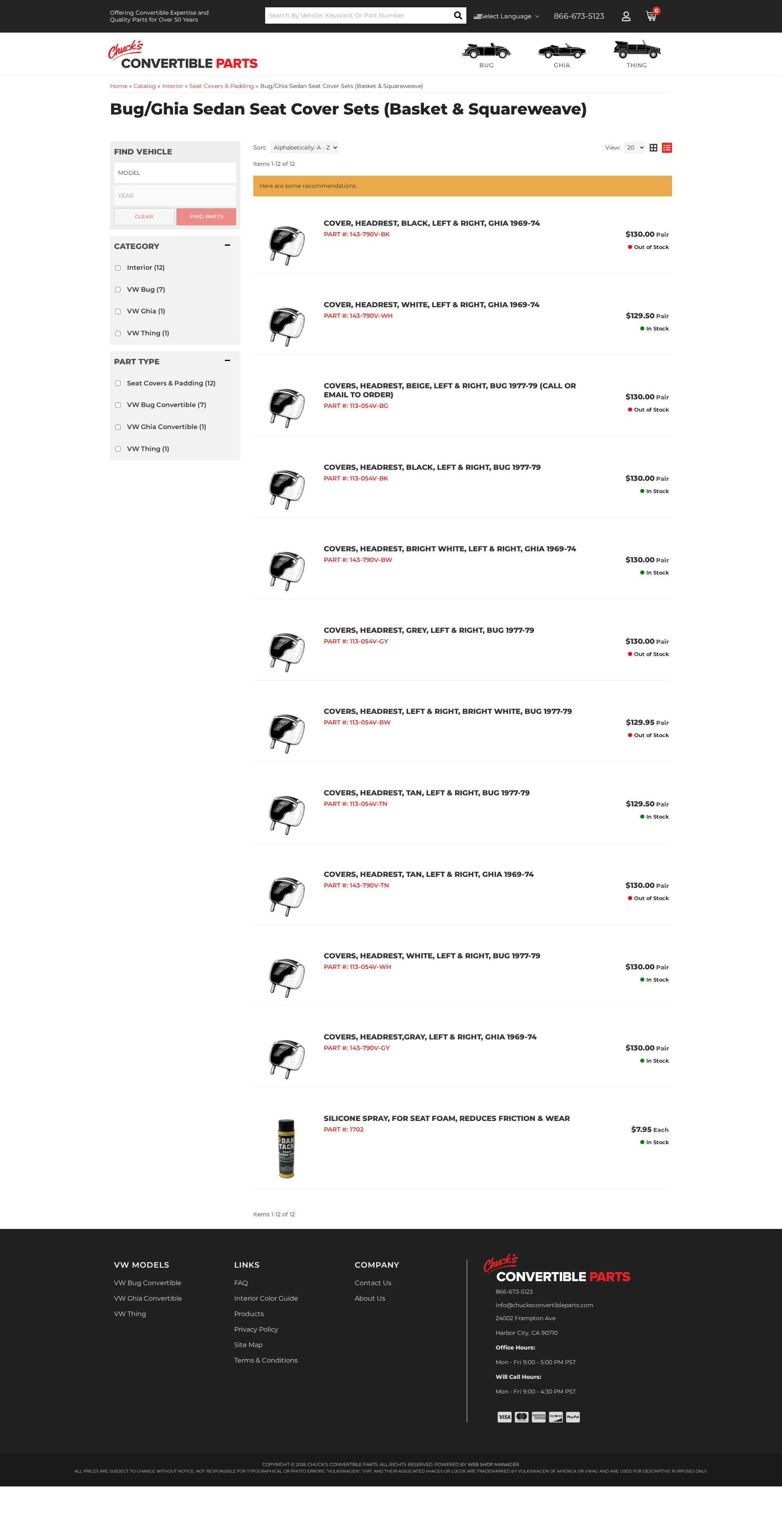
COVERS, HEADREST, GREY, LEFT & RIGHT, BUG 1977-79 (429, 630)
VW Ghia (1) (146, 311)
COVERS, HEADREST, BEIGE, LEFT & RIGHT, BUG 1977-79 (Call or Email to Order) (450, 390)
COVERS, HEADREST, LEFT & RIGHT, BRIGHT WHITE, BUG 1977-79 (448, 711)
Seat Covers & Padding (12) (171, 383)
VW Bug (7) (146, 289)
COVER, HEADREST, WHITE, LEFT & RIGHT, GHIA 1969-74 (432, 304)
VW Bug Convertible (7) (166, 405)
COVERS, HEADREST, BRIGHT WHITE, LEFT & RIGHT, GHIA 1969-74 (450, 548)
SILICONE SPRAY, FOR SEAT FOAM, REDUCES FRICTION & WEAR (447, 1118)
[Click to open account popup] (626, 16)
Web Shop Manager (493, 1464)
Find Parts (206, 216)
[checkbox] (118, 268)
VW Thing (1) (148, 333)
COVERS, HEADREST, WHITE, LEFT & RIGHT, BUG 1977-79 (432, 955)
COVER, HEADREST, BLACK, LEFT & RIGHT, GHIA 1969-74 (432, 223)
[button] (366, 15)
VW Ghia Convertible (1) (166, 427)
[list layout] (667, 147)
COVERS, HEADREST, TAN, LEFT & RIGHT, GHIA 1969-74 (429, 874)
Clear (144, 216)
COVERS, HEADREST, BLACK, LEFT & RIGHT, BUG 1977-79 (432, 467)
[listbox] (175, 173)
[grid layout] (653, 147)
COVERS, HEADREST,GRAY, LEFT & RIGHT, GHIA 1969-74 (430, 1037)
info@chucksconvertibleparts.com (544, 1305)
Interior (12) (146, 267)
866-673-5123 (514, 1291)
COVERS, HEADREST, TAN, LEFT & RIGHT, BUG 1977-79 (427, 792)
